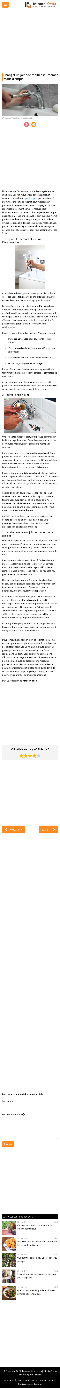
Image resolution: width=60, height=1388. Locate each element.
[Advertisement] (30, 40)
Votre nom (7, 1100)
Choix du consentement (30, 1383)
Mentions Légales (12, 1380)
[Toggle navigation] (5, 5)
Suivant (46, 829)
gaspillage (29, 198)
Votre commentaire (12, 1114)
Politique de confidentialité (39, 1380)
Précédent (15, 829)
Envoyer (8, 1144)
